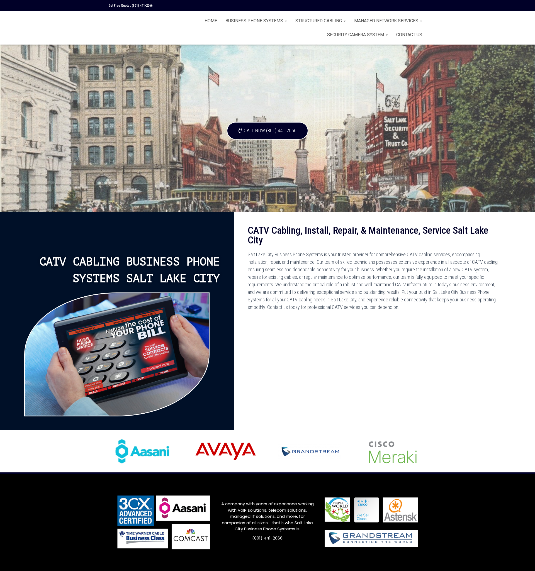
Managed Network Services (386, 20)
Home (211, 20)
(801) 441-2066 (142, 6)
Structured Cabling (319, 20)
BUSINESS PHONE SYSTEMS (254, 20)
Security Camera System (356, 34)
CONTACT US (409, 34)
